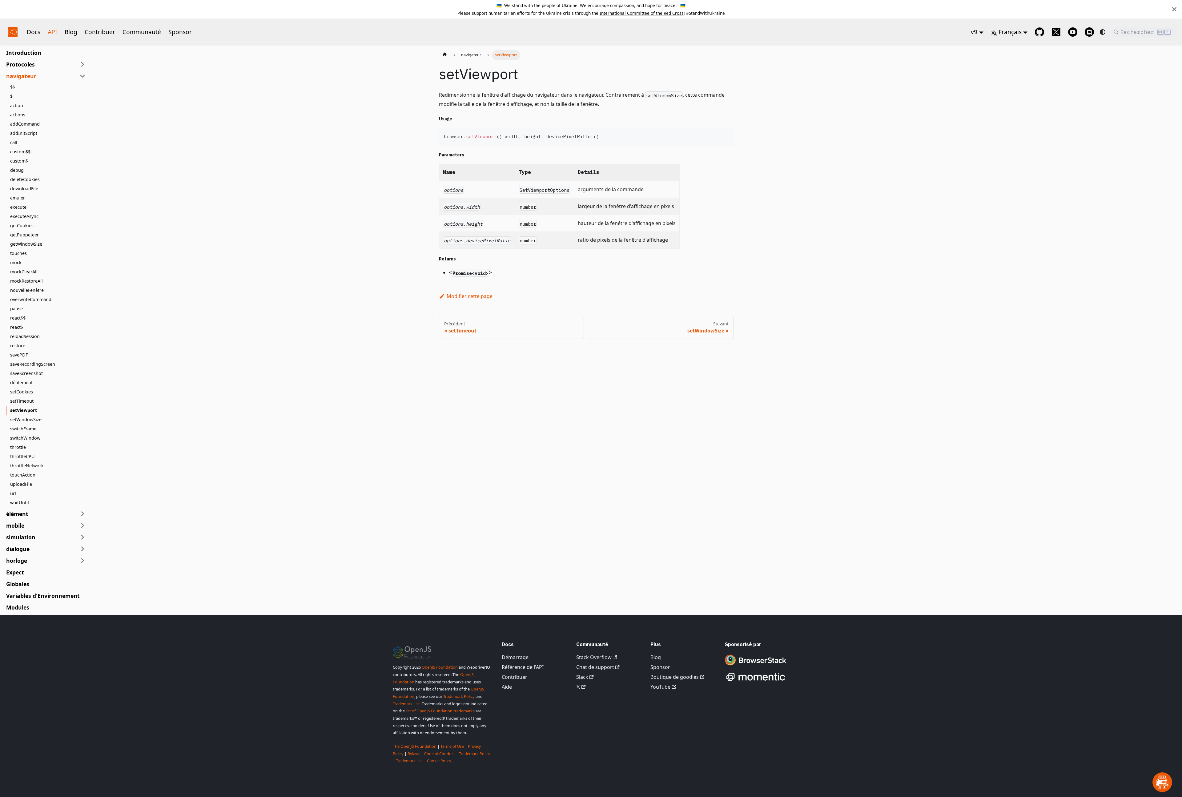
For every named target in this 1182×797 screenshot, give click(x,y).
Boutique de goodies (674, 677)
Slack (582, 677)
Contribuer (100, 32)
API (52, 32)
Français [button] (1010, 32)
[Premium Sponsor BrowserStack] (755, 665)
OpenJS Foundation (440, 667)
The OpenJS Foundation (414, 746)
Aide (507, 686)
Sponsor (180, 32)
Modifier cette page (469, 296)
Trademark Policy (459, 696)
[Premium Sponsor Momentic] (755, 681)
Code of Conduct (439, 753)
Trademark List (406, 703)
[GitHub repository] (1039, 32)
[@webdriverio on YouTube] (1072, 32)
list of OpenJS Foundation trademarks (440, 711)
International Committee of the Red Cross (642, 13)
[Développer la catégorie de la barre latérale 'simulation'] (82, 537)
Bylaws (414, 753)
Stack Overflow (594, 657)
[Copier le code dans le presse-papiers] (726, 136)
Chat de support (595, 667)
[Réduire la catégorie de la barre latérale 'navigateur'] (82, 76)
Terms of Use (452, 746)
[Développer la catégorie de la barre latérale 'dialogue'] (82, 549)
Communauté (142, 32)
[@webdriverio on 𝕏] (1056, 32)
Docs (33, 32)
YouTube (660, 686)
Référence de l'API (523, 667)
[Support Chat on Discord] (1089, 32)
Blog (71, 32)
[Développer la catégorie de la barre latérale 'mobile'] (82, 525)
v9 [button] (974, 32)
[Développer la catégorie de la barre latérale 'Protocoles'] (82, 64)
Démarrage (515, 657)
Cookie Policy (439, 760)
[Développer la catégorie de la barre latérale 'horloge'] (82, 560)
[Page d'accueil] (445, 55)
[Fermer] (1174, 9)
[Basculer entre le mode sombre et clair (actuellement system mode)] (1103, 32)
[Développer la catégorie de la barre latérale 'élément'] (82, 514)
